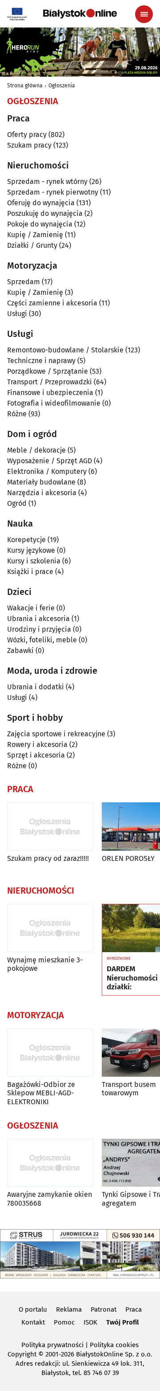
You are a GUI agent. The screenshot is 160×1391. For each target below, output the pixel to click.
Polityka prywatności (52, 1345)
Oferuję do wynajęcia (41, 203)
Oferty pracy (27, 134)
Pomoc (64, 1322)
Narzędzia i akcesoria (41, 492)
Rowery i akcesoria (37, 744)
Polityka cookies (114, 1345)
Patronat (103, 1309)
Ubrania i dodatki (35, 687)
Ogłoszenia (61, 85)
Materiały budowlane (41, 482)
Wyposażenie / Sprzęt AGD (49, 461)
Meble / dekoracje (36, 450)
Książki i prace (30, 571)
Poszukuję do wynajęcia (45, 213)
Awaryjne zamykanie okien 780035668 (49, 1198)
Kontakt (33, 1322)
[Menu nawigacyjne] (144, 14)
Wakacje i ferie (31, 608)
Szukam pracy (29, 145)
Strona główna (25, 85)
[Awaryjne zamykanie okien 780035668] (50, 1163)
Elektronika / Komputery (47, 471)
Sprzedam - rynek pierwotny (52, 192)
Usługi (17, 313)
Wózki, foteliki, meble (42, 640)
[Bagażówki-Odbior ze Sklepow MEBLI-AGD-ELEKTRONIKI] (50, 1052)
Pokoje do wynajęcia (39, 224)
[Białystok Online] (80, 14)
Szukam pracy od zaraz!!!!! (48, 858)
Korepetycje (26, 539)
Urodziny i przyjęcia (39, 629)
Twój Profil (122, 1322)
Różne (17, 414)
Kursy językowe (31, 550)
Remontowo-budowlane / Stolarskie (65, 350)
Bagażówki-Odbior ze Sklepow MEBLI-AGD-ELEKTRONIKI (41, 1093)
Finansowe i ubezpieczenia (50, 392)
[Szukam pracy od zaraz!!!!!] (50, 826)
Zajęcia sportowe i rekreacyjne (56, 734)
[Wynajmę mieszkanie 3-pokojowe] (50, 928)
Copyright (22, 1354)
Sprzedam (23, 281)
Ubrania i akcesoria (38, 618)
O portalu (33, 1309)
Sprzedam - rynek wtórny (47, 181)
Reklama (69, 1309)
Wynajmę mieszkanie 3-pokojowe (45, 964)
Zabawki (20, 650)
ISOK (90, 1322)
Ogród (17, 503)
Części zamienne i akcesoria (52, 303)
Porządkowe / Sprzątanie (47, 371)
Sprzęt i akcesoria (36, 755)
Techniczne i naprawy (41, 360)
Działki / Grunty (32, 245)
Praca (133, 1309)
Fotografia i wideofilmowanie (53, 403)
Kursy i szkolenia (33, 561)
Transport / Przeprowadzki (49, 382)
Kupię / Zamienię (35, 235)
